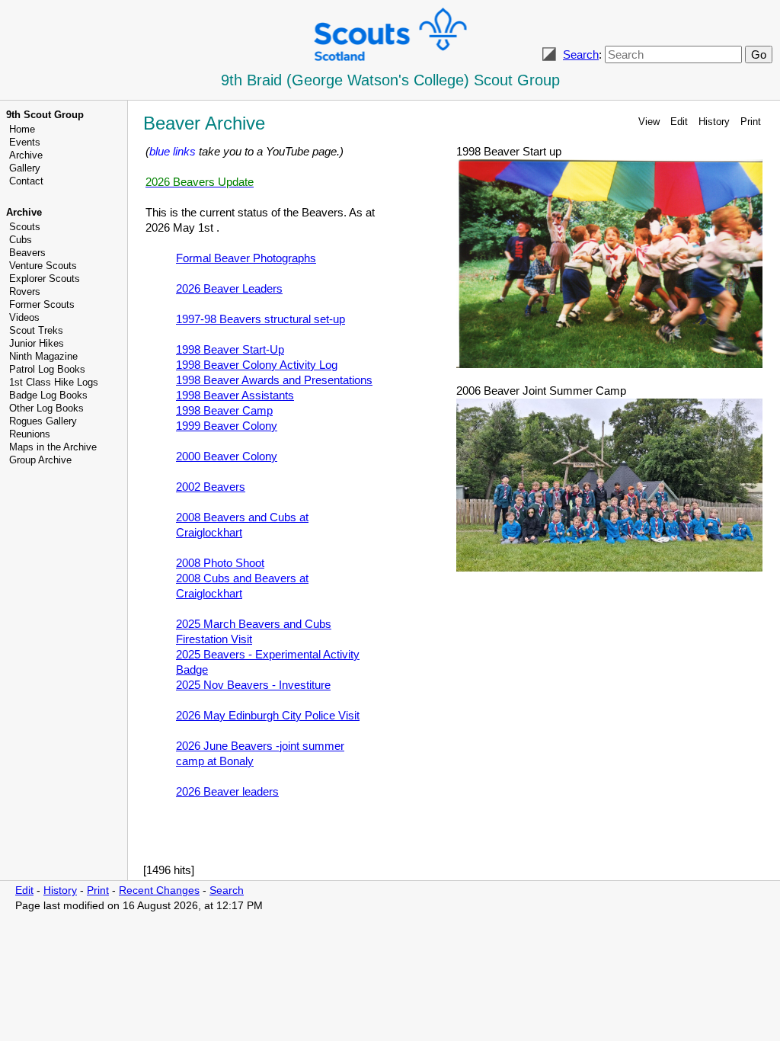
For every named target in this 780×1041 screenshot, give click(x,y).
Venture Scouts (43, 265)
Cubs (20, 239)
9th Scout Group (45, 114)
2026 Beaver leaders (227, 791)
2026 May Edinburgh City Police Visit (268, 715)
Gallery (24, 168)
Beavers (27, 252)
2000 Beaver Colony (226, 456)
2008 (220, 562)
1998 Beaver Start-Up (230, 349)
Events (24, 142)
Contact (26, 181)
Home (22, 129)
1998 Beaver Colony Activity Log (256, 364)
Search (581, 54)
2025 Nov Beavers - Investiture (253, 684)
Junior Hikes (36, 343)
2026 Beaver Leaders (229, 288)
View (649, 121)
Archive (26, 155)
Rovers (24, 291)
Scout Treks (36, 330)
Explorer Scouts (44, 278)
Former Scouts (42, 304)
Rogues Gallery (43, 421)
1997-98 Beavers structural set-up (260, 318)
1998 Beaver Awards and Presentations (274, 379)
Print (750, 121)
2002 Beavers (210, 486)
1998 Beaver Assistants (235, 395)
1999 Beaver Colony (226, 425)
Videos (24, 317)
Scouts (24, 226)
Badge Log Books (48, 395)
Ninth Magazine (43, 356)
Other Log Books (46, 408)
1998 (224, 410)
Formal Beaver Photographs (246, 257)
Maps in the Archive (53, 447)
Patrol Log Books (47, 369)
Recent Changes (159, 890)
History (714, 121)
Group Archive (40, 460)
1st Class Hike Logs (53, 382)
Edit (679, 121)
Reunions (29, 434)
